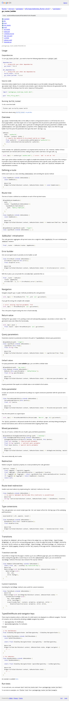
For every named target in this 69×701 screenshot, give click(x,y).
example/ (6, 19)
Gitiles (11, 698)
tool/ (5, 27)
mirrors (11, 9)
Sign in (65, 3)
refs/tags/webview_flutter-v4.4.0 (37, 9)
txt (61, 698)
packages (19, 9)
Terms (21, 698)
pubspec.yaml (8, 40)
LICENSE (6, 38)
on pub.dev (24, 112)
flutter (4, 9)
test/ (5, 23)
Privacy (16, 698)
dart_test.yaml (8, 36)
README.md (7, 42)
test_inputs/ (7, 25)
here (17, 679)
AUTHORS (7, 29)
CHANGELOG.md (9, 34)
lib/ (5, 21)
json (65, 698)
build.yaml (7, 31)
